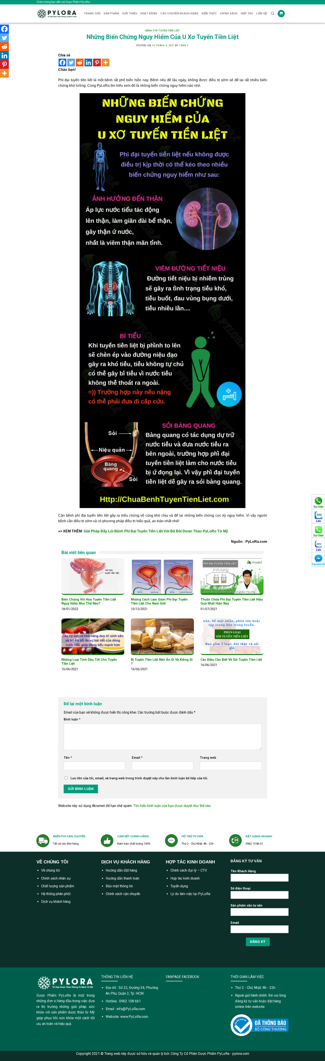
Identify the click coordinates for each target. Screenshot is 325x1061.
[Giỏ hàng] (281, 13)
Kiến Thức (209, 13)
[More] (105, 62)
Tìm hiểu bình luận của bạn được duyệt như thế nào (172, 806)
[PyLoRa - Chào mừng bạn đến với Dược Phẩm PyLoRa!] (56, 13)
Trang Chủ (92, 13)
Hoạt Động (148, 13)
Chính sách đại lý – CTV (188, 870)
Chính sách (229, 13)
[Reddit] (80, 62)
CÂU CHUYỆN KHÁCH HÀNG (179, 13)
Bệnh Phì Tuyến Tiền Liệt (162, 30)
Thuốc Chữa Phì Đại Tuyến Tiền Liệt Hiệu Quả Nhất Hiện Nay (232, 602)
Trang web (208, 758)
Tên (68, 758)
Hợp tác (247, 13)
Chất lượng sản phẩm (57, 886)
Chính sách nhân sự (56, 878)
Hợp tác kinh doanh (185, 878)
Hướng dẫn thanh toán (122, 878)
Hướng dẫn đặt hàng (121, 870)
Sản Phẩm (111, 13)
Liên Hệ (261, 13)
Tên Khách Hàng (243, 871)
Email (137, 758)
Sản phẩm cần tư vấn (246, 905)
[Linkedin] (88, 62)
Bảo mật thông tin (119, 886)
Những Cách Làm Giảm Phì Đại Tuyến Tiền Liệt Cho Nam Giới (159, 602)
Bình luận (72, 719)
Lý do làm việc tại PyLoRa (190, 894)
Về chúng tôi (50, 870)
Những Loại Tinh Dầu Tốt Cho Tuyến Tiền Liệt (89, 662)
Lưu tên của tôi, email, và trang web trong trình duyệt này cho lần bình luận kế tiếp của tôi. (139, 778)
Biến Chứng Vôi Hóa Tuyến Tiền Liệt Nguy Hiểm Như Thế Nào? (88, 602)
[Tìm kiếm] (272, 13)
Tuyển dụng (179, 886)
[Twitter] (71, 62)
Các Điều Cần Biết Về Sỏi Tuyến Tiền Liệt (231, 660)
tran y (183, 45)
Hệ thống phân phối (56, 894)
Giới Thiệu (129, 13)
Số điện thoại (240, 888)
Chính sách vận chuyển (123, 894)
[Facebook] (62, 62)
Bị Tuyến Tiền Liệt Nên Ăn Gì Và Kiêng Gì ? (162, 662)
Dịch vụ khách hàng (56, 901)
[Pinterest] (97, 62)
